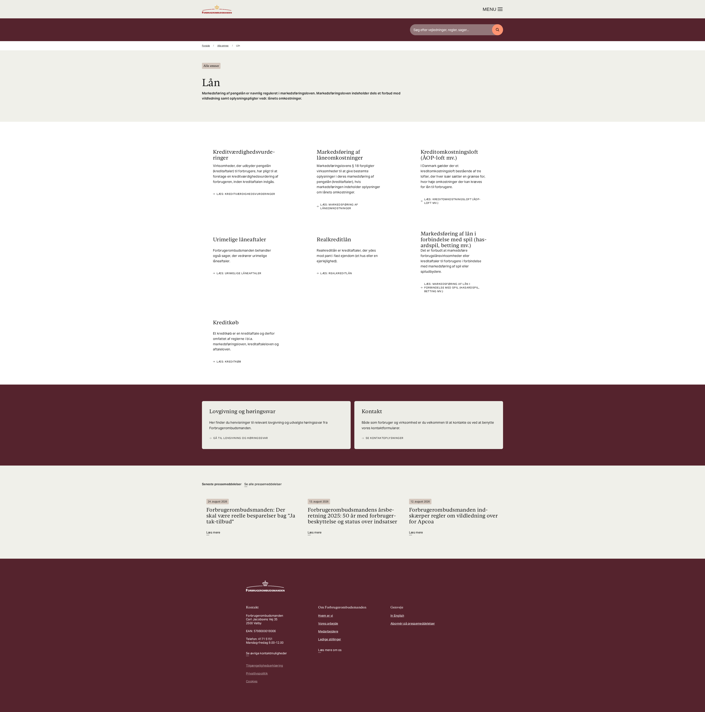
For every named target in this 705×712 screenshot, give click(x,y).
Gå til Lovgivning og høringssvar (240, 438)
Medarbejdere (328, 631)
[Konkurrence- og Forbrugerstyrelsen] (217, 9)
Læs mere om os (329, 650)
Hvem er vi (325, 616)
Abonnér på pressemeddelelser (413, 624)
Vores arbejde (328, 624)
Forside (206, 45)
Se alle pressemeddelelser (263, 484)
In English (397, 616)
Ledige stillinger (329, 639)
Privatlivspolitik (257, 673)
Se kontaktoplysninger (384, 438)
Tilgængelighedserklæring (264, 666)
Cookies (251, 681)
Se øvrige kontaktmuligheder (266, 653)
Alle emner (223, 45)
